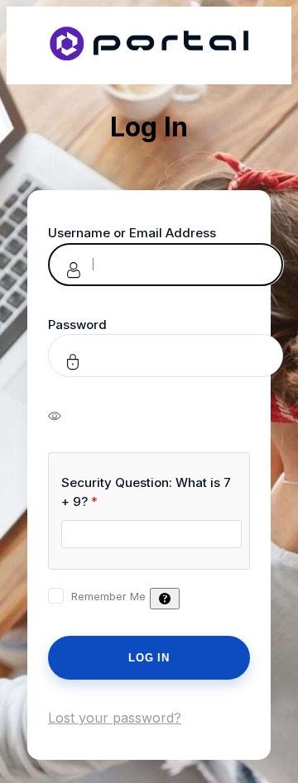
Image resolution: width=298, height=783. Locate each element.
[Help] (165, 598)
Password (77, 324)
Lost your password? (114, 717)
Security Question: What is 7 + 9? (146, 492)
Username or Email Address (132, 233)
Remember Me (108, 596)
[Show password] (66, 415)
